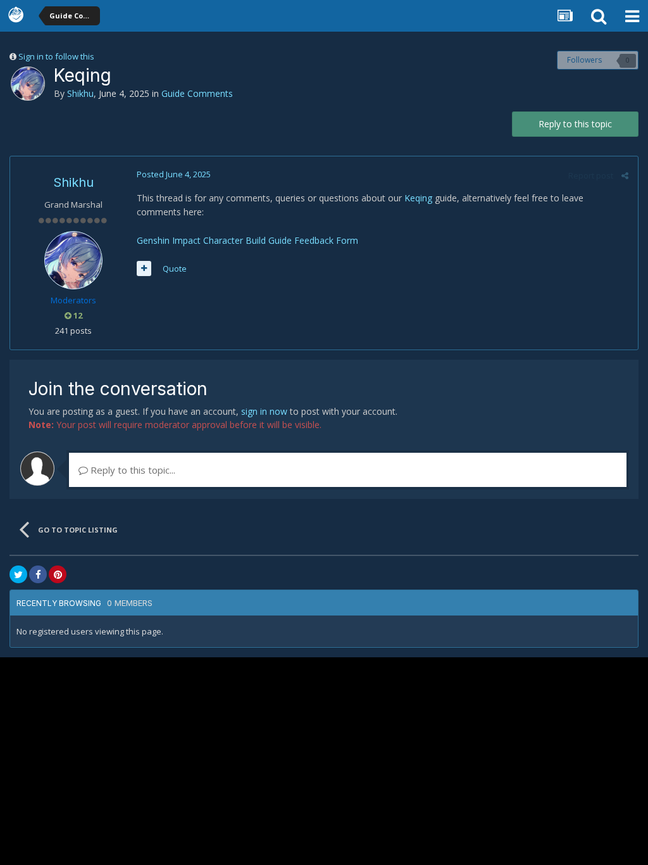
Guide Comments (197, 93)
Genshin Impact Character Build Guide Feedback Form (247, 240)
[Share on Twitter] (18, 574)
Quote (175, 268)
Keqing (419, 198)
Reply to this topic (575, 124)
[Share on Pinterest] (57, 574)
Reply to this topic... (131, 470)
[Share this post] (624, 175)
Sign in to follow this (56, 56)
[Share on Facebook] (38, 574)
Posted (174, 174)
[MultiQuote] (144, 268)
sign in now (264, 411)
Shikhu (80, 93)
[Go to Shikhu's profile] (28, 83)
